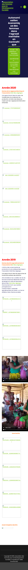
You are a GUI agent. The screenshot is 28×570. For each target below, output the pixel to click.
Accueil (12, 50)
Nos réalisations (13, 50)
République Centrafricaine (14, 54)
